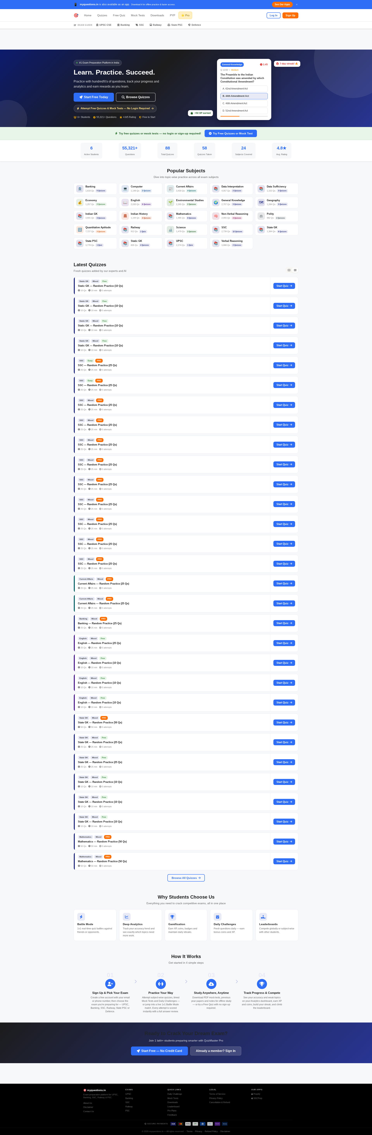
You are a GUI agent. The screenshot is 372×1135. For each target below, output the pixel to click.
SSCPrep (257, 1098)
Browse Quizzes (138, 97)
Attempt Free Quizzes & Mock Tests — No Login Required (115, 108)
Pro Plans (172, 1110)
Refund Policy (211, 1131)
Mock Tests (138, 15)
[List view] (295, 270)
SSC (141, 25)
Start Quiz (282, 285)
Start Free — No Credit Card (161, 1051)
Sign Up (290, 15)
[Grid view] (289, 270)
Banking (125, 25)
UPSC (128, 1094)
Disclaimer (88, 1107)
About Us (87, 1103)
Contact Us (88, 1111)
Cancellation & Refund (219, 1102)
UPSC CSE (105, 25)
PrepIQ (256, 1094)
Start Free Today (96, 97)
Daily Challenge (174, 1094)
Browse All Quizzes (184, 877)
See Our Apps (282, 4)
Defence (196, 25)
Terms (190, 1131)
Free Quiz (119, 15)
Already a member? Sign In (216, 1051)
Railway (157, 25)
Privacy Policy (216, 1098)
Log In (273, 15)
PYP (172, 15)
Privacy (198, 1131)
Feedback (172, 1115)
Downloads (157, 15)
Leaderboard (173, 1106)
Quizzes (102, 15)
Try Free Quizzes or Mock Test (233, 133)
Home (87, 15)
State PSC (177, 25)
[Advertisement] (186, 39)
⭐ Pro (185, 15)
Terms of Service (217, 1094)
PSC (127, 1110)
